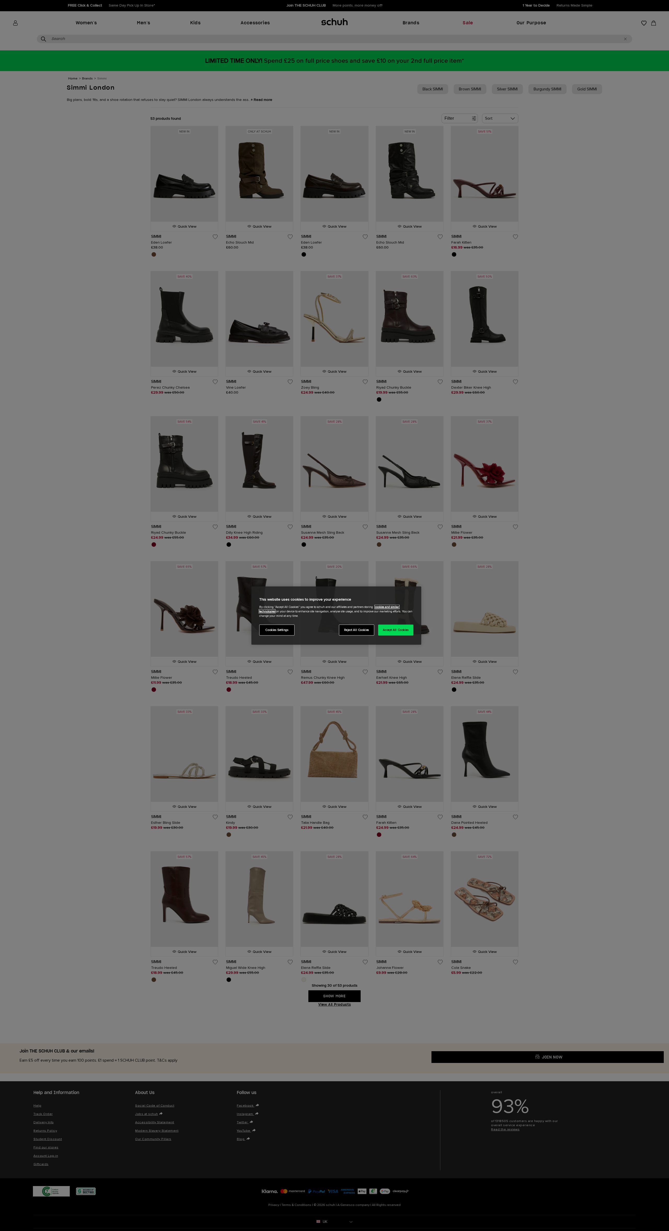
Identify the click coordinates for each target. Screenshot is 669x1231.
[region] (336, 615)
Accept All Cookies (395, 629)
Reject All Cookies (356, 629)
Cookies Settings (276, 629)
